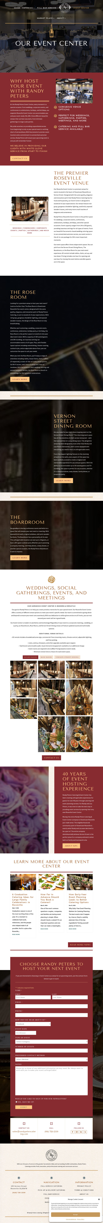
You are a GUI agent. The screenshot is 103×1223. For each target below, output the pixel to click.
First (18, 994)
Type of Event (22, 1038)
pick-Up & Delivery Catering (51, 1190)
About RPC (71, 846)
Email (18, 1002)
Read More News (80, 945)
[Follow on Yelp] (85, 1132)
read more (16, 935)
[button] (99, 1199)
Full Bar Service (46, 8)
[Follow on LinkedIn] (81, 1132)
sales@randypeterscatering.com (24, 1132)
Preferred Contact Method (30, 1055)
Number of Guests (24, 1046)
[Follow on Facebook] (72, 1132)
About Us (84, 1194)
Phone (19, 1011)
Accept (75, 1215)
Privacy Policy (80, 1219)
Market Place (45, 18)
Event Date (21, 1029)
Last (54, 994)
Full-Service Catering (51, 1186)
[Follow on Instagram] (76, 1132)
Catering (27, 8)
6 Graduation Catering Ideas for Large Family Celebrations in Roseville (23, 899)
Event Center (81, 8)
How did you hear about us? (30, 1020)
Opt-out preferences (71, 1219)
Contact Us (19, 158)
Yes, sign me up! (26, 1102)
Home (17, 8)
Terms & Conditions (84, 1190)
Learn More (19, 379)
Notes (18, 1064)
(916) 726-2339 (51, 1131)
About (60, 18)
